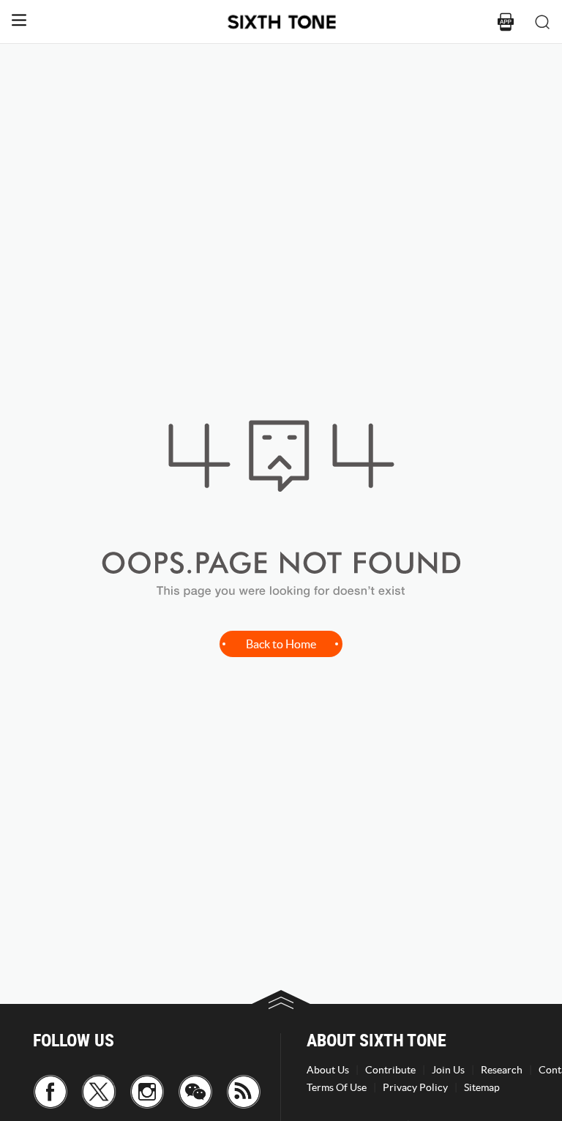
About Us (328, 1070)
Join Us (448, 1070)
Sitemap (482, 1087)
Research (501, 1070)
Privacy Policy (415, 1087)
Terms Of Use (337, 1087)
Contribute (390, 1070)
